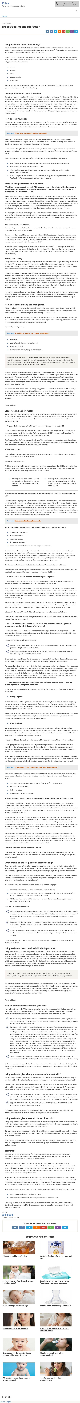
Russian (2, 1402)
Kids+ (5, 3)
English (4, 16)
